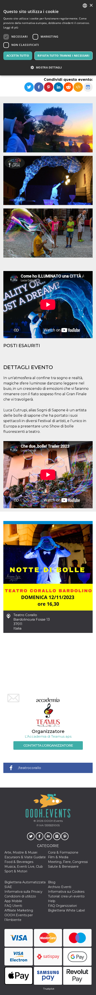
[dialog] (48, 37)
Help (51, 901)
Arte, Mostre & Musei (20, 852)
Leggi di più (10, 27)
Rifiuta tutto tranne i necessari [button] (63, 56)
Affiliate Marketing (18, 910)
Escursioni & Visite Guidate (25, 857)
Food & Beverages (18, 862)
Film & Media (58, 857)
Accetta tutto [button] (17, 56)
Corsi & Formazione (63, 852)
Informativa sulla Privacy (23, 892)
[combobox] (85, 5)
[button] (48, 67)
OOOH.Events (53, 820)
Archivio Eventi (59, 887)
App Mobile (13, 901)
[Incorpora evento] (78, 87)
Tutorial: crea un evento (66, 896)
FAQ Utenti (13, 906)
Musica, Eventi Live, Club (23, 867)
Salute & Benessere (63, 867)
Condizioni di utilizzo (20, 896)
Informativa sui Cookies (66, 892)
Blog (51, 882)
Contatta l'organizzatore (48, 745)
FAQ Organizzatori (62, 906)
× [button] (91, 5)
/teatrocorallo (29, 768)
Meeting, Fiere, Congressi (68, 862)
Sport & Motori (15, 871)
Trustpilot (48, 988)
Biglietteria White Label (66, 910)
